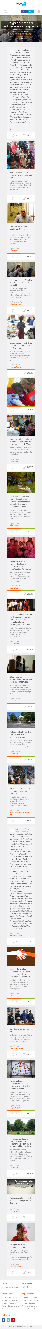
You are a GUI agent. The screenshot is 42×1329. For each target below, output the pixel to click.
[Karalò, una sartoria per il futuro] (21, 1008)
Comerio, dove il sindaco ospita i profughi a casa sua (20, 229)
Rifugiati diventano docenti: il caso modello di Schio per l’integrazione (21, 679)
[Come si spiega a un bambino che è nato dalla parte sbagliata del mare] (21, 379)
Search (5, 11)
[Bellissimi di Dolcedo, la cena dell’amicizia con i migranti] (21, 766)
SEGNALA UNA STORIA (10, 1287)
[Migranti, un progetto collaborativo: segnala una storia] (21, 142)
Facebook (3, 1320)
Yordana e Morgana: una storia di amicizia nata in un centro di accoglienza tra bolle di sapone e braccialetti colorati (20, 502)
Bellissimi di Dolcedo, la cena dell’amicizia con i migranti (20, 791)
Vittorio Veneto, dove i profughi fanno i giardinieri (19, 1309)
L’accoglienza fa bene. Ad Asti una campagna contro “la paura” (21, 1200)
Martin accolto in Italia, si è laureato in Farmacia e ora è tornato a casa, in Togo (21, 441)
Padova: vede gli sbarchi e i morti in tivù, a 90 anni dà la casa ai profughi (21, 734)
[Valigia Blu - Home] (21, 4)
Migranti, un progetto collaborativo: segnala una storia (21, 174)
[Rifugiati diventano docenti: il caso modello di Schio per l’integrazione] (21, 656)
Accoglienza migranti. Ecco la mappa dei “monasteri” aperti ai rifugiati (21, 345)
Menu (38, 11)
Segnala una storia (21, 33)
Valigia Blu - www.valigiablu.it (18, 1326)
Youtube (13, 1320)
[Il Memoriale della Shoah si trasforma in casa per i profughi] (21, 263)
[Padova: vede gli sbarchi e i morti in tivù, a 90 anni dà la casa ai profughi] (21, 713)
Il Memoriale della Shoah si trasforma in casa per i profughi (21, 282)
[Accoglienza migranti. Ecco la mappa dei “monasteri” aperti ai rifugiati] (21, 316)
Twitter (8, 1320)
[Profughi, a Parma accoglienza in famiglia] (21, 1224)
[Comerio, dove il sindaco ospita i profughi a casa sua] (21, 204)
